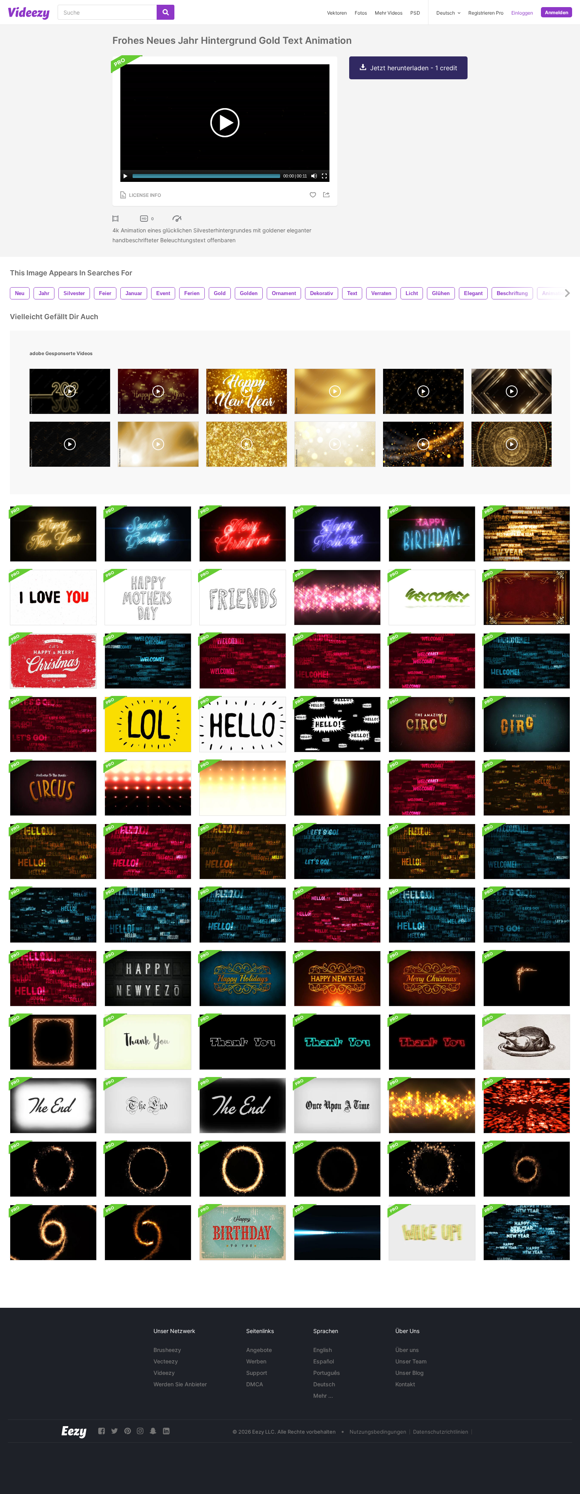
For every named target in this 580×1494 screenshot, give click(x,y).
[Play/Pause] (125, 176)
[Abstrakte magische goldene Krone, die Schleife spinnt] (53, 1169)
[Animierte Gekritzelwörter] (242, 597)
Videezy (164, 1372)
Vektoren (337, 13)
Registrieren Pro (485, 13)
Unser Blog (409, 1372)
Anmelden (556, 12)
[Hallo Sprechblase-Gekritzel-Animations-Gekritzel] (337, 724)
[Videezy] (29, 13)
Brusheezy (167, 1349)
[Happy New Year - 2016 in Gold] (158, 393)
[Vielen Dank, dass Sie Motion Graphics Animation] (337, 1042)
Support (256, 1372)
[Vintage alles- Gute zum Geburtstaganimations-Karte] (242, 1232)
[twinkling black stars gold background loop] (423, 393)
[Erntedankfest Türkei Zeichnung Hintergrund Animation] (526, 1042)
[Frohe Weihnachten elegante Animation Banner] (432, 978)
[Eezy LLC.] (74, 1431)
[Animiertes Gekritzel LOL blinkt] (148, 724)
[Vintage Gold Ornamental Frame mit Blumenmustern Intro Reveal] (526, 597)
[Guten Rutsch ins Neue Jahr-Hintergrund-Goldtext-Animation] (53, 534)
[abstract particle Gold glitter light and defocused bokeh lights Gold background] (335, 446)
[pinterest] (127, 1431)
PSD (415, 13)
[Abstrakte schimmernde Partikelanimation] (337, 597)
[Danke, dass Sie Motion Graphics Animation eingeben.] (242, 1042)
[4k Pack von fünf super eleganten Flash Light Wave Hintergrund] (242, 788)
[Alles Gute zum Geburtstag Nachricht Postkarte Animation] (432, 534)
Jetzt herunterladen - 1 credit (413, 68)
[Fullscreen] (324, 176)
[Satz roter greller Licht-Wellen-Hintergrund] (148, 788)
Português (326, 1372)
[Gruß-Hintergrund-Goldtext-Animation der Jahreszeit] (148, 534)
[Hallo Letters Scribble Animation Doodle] (242, 724)
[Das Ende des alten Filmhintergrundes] (53, 1105)
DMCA (254, 1384)
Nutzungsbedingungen (378, 1432)
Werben (256, 1361)
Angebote (259, 1349)
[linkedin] (166, 1431)
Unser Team (411, 1361)
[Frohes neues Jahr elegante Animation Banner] (242, 978)
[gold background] (246, 446)
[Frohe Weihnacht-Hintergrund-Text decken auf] (526, 1105)
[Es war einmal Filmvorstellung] (148, 1105)
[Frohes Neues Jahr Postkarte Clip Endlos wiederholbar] (526, 534)
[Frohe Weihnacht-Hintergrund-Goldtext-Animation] (242, 534)
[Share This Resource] (327, 195)
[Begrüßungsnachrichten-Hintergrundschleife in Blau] (526, 851)
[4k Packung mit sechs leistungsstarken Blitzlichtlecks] (337, 788)
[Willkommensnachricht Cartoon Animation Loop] (432, 597)
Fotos (361, 13)
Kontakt (405, 1384)
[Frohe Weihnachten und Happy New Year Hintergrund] (53, 661)
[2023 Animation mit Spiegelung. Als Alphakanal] (70, 393)
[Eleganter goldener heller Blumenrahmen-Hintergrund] (526, 978)
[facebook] (101, 1431)
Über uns (407, 1349)
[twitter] (114, 1431)
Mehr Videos (388, 13)
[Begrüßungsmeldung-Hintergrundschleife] (148, 661)
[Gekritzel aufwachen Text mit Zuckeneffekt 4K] (432, 1232)
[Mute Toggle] (314, 176)
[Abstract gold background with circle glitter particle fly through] (511, 446)
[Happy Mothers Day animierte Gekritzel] (148, 597)
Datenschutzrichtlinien (440, 1432)
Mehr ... (323, 1395)
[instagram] (140, 1431)
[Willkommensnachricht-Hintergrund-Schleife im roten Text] (242, 661)
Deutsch (324, 1384)
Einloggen (522, 13)
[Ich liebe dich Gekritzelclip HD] (53, 597)
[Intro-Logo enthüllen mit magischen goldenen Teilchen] (148, 1232)
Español (323, 1361)
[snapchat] (153, 1431)
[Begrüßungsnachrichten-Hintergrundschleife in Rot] (432, 661)
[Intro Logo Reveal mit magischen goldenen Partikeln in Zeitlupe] (53, 1232)
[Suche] (165, 12)
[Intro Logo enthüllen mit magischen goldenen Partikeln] (526, 1169)
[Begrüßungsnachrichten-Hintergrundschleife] (526, 915)
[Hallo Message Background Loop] (526, 788)
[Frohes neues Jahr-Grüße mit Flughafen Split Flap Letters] (148, 978)
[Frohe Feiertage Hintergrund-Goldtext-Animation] (337, 534)
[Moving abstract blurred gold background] (335, 393)
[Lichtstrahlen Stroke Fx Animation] (337, 1232)
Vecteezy (165, 1361)
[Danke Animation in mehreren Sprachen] (148, 1042)
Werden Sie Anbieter (180, 1384)
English (322, 1349)
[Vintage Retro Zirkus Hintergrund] (432, 724)
